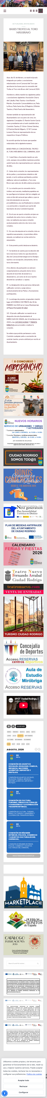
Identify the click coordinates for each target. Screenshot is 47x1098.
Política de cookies (34, 1074)
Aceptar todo (23, 1080)
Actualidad (18, 24)
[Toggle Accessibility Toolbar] (4, 1093)
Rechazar (24, 1086)
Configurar (23, 1092)
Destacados (29, 24)
